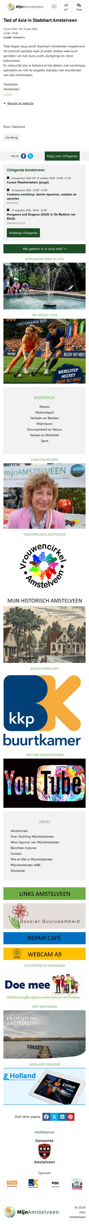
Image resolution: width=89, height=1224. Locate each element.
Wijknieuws (44, 424)
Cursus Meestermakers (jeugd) (28, 182)
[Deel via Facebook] (46, 1117)
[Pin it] (70, 1117)
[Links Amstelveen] (44, 893)
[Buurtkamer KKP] (34, 1183)
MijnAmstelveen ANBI (25, 865)
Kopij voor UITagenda (62, 156)
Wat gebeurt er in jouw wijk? (43, 249)
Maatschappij (44, 412)
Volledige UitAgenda (23, 233)
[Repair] (44, 938)
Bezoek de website (20, 103)
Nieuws (44, 407)
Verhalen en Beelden (44, 418)
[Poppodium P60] (55, 1184)
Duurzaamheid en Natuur (44, 429)
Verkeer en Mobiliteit (44, 435)
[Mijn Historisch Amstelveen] (44, 630)
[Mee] (12, 1184)
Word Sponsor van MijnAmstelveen (35, 842)
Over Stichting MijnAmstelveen (32, 836)
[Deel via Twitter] (54, 1117)
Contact (16, 854)
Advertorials (19, 831)
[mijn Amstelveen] (24, 7)
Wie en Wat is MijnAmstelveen (32, 859)
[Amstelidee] (77, 1184)
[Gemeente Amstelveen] (44, 1151)
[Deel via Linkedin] (62, 1117)
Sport (44, 441)
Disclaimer (18, 871)
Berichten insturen (24, 848)
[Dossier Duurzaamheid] (44, 916)
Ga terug (12, 137)
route (7, 94)
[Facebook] (23, 156)
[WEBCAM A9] (44, 954)
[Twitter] (30, 156)
